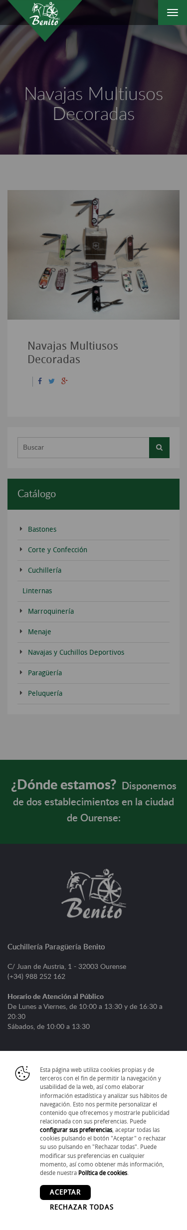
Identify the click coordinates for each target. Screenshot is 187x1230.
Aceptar (65, 1192)
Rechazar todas (82, 1207)
